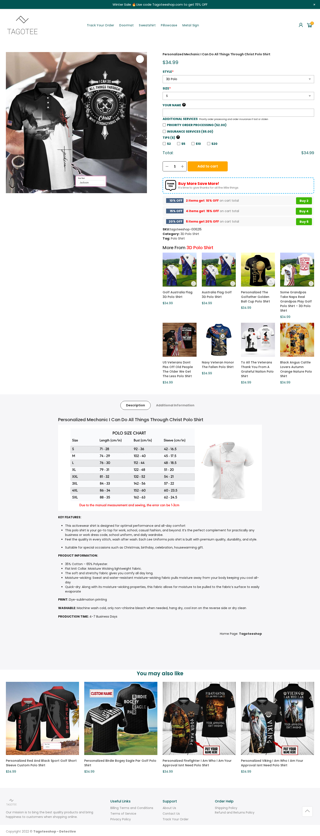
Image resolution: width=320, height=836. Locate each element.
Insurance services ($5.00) (190, 131)
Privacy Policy (120, 819)
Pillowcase (169, 25)
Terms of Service (123, 813)
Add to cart (207, 166)
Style (168, 71)
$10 (198, 144)
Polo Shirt (178, 238)
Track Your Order (100, 25)
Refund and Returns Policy (234, 812)
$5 (183, 144)
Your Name (174, 105)
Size (167, 88)
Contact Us (171, 813)
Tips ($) (171, 137)
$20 (214, 144)
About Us (169, 808)
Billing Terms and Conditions (131, 808)
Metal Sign (190, 25)
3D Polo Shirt (189, 234)
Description (135, 405)
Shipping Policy (226, 808)
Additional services (180, 119)
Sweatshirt (147, 25)
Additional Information (175, 405)
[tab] (135, 405)
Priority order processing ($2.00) (197, 125)
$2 (169, 144)
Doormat (126, 25)
